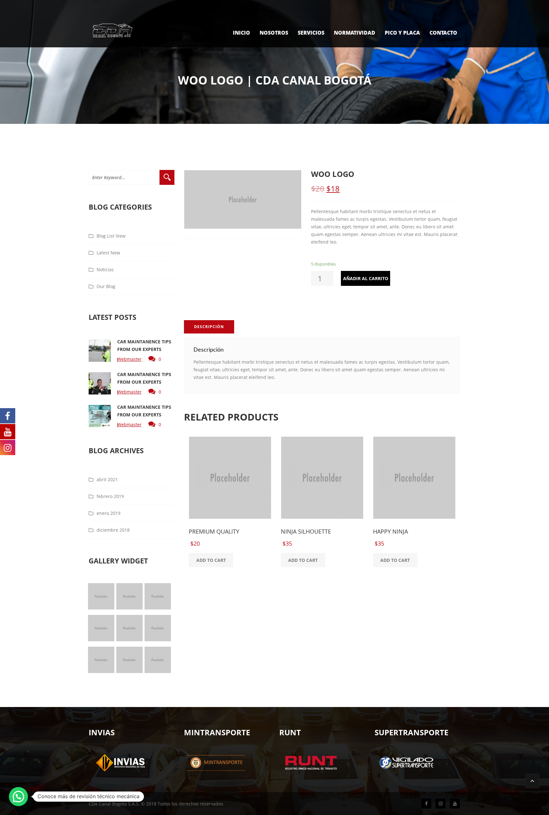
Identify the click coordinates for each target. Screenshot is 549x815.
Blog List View (111, 236)
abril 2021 (107, 479)
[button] (18, 796)
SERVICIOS (311, 32)
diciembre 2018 (113, 530)
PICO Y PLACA (402, 32)
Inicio (241, 32)
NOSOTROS (274, 32)
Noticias (105, 269)
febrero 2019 (110, 496)
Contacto (443, 32)
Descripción (209, 326)
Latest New (108, 253)
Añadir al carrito (365, 278)
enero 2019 (108, 513)
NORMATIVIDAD (354, 32)
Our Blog (106, 286)
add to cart (211, 560)
